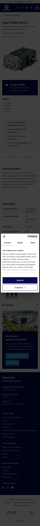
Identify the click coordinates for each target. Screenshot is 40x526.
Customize (19, 287)
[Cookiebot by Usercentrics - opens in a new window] (28, 236)
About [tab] (32, 243)
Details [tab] (20, 243)
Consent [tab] (7, 243)
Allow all (20, 280)
